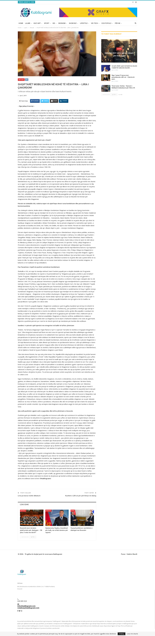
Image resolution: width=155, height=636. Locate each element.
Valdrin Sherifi (132, 554)
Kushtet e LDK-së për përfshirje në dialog (80, 496)
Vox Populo (106, 23)
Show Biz (73, 23)
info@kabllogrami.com (26, 606)
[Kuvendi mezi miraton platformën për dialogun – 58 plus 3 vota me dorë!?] (31, 518)
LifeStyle (84, 23)
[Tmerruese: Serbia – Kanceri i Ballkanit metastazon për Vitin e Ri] (105, 88)
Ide (54, 23)
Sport (46, 23)
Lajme (27, 23)
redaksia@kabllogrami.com (28, 608)
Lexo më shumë (132, 634)
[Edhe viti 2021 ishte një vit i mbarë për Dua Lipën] (119, 51)
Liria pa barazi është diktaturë (29, 496)
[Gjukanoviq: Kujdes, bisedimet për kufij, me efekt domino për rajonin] (57, 518)
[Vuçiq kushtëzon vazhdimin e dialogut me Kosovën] (82, 518)
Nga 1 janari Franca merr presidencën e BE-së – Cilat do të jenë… (123, 77)
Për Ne (117, 23)
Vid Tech (94, 23)
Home (21, 23)
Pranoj (121, 634)
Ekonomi (61, 23)
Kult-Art (37, 23)
